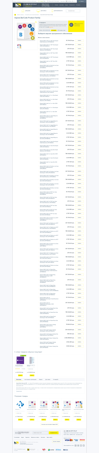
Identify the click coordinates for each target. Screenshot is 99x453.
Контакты (43, 437)
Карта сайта (49, 437)
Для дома (27, 10)
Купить (79, 40)
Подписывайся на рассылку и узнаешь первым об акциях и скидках (23, 433)
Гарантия (27, 437)
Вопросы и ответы (35, 437)
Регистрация (56, 1)
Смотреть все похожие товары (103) (49, 424)
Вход (51, 1)
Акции (22, 437)
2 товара (41, 1)
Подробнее (50, 27)
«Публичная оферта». (23, 443)
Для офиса (43, 10)
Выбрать (20, 375)
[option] (26, 31)
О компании (16, 437)
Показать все (19, 391)
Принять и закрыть (43, 451)
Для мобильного (58, 10)
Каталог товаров (56, 441)
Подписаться (53, 432)
